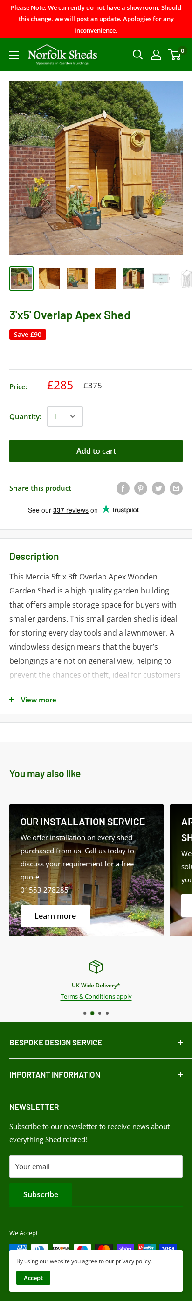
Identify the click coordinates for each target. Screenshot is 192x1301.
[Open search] (138, 55)
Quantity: (25, 416)
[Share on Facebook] (123, 488)
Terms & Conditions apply (96, 996)
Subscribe (40, 1194)
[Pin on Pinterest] (140, 488)
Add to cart (96, 451)
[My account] (156, 55)
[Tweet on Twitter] (158, 488)
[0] (175, 54)
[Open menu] (14, 55)
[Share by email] (176, 488)
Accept (33, 1277)
